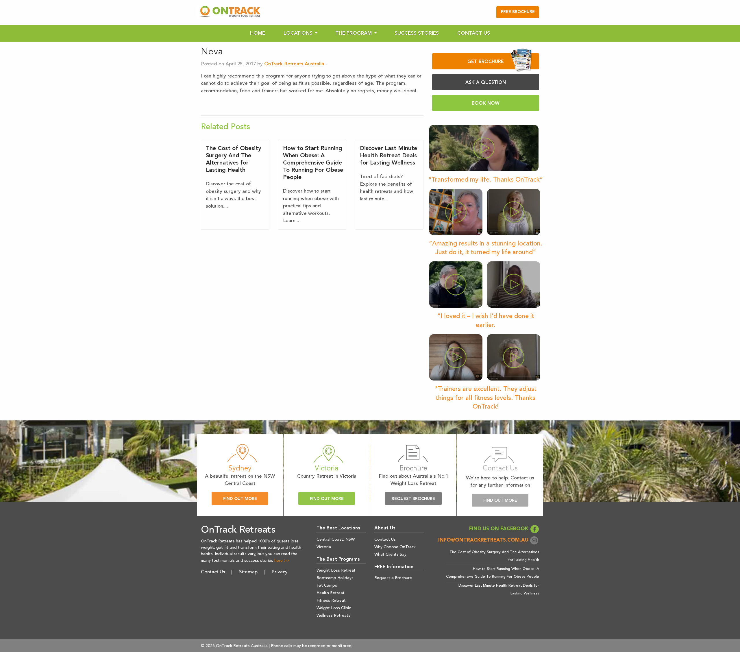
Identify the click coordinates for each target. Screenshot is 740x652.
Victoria (324, 547)
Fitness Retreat (331, 601)
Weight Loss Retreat (336, 570)
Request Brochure (413, 499)
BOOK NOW (486, 103)
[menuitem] (257, 33)
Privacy (279, 572)
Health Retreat (331, 593)
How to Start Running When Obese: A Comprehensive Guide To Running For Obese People (313, 163)
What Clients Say (390, 555)
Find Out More (240, 499)
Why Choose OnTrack (395, 547)
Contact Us (473, 33)
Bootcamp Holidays (335, 578)
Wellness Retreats (333, 616)
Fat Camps (327, 585)
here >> (281, 561)
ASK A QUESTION (485, 82)
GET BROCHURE (485, 62)
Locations (298, 33)
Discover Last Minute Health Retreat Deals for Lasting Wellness (388, 156)
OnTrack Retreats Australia (294, 64)
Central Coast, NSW (336, 540)
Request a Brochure (393, 578)
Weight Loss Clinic (334, 608)
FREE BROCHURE (518, 12)
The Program (353, 33)
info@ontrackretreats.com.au (484, 540)
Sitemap (248, 572)
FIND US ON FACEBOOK (499, 529)
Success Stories (417, 33)
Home (257, 33)
